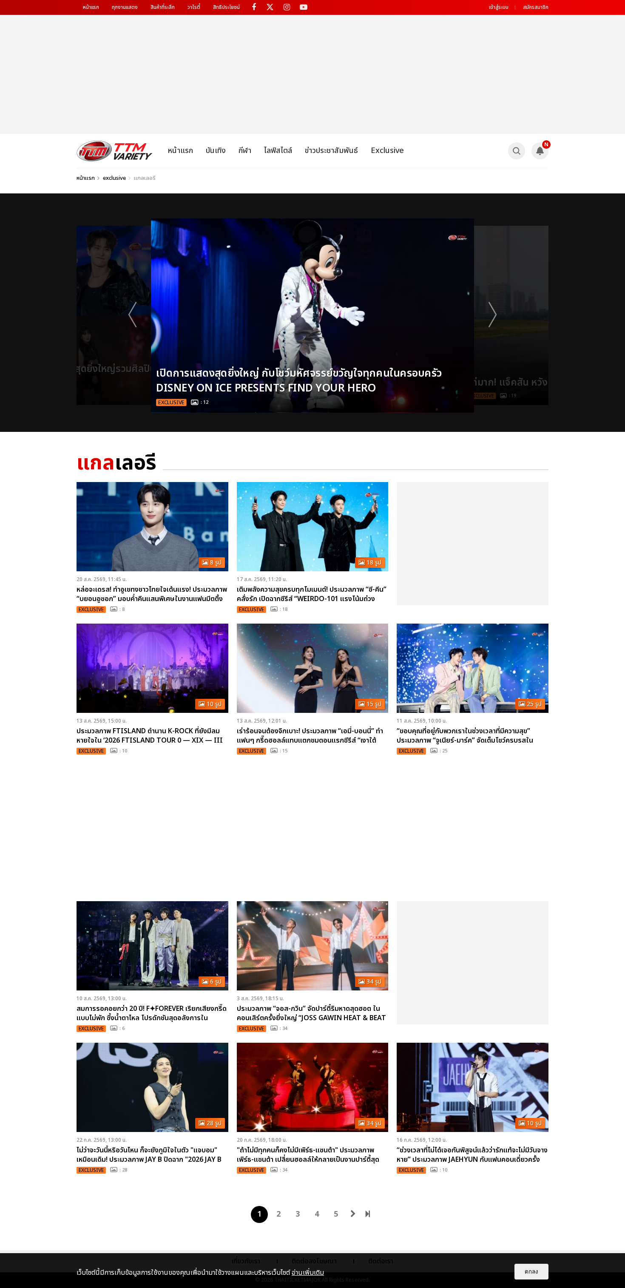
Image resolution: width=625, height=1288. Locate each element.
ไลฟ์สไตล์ (278, 150)
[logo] (115, 151)
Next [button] (491, 314)
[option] (312, 315)
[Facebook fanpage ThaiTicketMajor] (253, 7)
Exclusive (387, 150)
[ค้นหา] (516, 150)
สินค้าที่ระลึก (163, 7)
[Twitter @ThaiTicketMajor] (270, 7)
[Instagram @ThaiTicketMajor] (286, 7)
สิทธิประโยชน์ (226, 7)
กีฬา (245, 150)
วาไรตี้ (194, 7)
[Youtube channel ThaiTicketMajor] (303, 7)
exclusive (114, 178)
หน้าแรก (91, 7)
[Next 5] (353, 1212)
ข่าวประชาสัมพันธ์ (331, 150)
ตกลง (531, 1271)
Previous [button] (134, 314)
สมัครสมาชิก (535, 7)
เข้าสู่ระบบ (499, 7)
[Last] (367, 1212)
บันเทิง (216, 150)
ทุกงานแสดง (125, 7)
